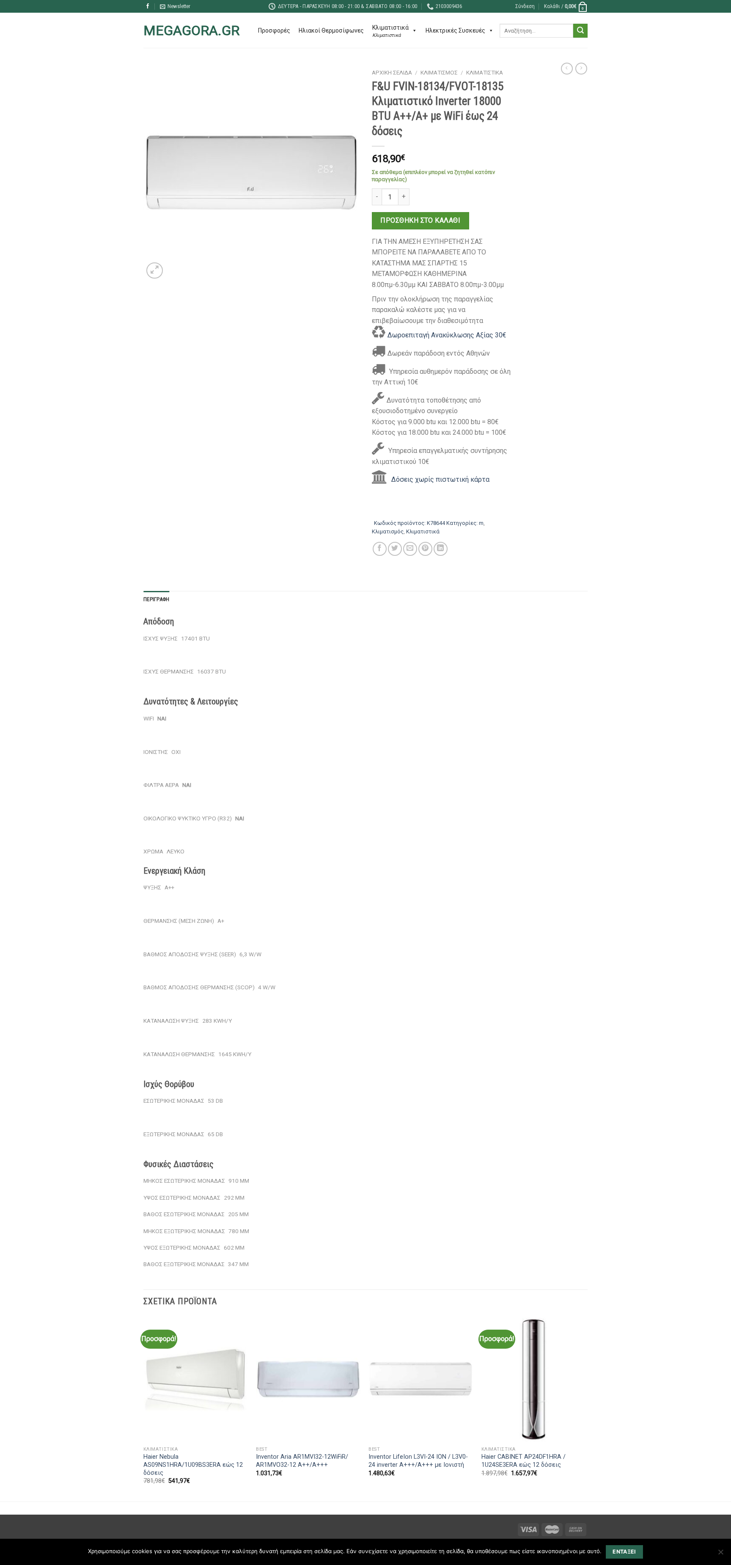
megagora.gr (191, 30)
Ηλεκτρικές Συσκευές (455, 30)
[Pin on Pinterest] (425, 549)
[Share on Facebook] (380, 549)
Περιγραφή (156, 599)
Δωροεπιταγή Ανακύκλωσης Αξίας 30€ (446, 335)
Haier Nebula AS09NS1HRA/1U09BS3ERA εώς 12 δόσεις (193, 1464)
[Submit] (580, 31)
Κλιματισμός (439, 72)
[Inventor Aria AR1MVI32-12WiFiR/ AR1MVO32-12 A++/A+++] (308, 1379)
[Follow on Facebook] (147, 6)
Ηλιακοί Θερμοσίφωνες (331, 30)
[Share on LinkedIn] (441, 549)
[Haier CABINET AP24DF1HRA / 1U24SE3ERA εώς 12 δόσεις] (533, 1379)
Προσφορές (274, 30)
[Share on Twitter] (395, 549)
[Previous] (143, 1408)
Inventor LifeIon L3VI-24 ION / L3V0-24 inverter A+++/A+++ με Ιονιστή (418, 1460)
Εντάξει (624, 1551)
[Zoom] (154, 270)
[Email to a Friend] (410, 549)
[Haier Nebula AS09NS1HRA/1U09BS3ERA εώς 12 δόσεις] (195, 1379)
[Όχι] (720, 1554)
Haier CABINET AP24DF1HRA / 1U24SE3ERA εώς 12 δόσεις (523, 1460)
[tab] (156, 599)
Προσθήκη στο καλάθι (420, 220)
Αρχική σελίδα (392, 72)
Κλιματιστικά (484, 72)
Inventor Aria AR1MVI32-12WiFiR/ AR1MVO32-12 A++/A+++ (302, 1460)
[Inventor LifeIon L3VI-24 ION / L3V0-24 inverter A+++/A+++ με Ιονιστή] (420, 1379)
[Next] (585, 1408)
